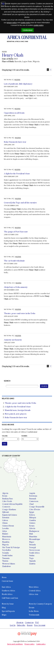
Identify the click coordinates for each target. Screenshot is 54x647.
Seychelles (6, 550)
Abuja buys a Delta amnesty (16, 287)
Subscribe (21, 625)
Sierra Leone (34, 550)
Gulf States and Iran (10, 598)
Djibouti (5, 512)
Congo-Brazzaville (36, 507)
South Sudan (7, 555)
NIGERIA (17, 79)
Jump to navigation (3, 4)
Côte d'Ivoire (34, 509)
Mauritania (6, 536)
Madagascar (34, 531)
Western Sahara (8, 564)
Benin (4, 496)
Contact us (29, 622)
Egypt (31, 512)
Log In (12, 625)
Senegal (32, 547)
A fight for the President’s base (17, 173)
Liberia (32, 528)
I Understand (27, 30)
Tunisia (5, 561)
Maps (4, 615)
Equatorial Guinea (9, 515)
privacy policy (12, 23)
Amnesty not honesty (13, 340)
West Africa (33, 587)
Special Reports (8, 611)
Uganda (32, 561)
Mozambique (34, 539)
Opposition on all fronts (14, 113)
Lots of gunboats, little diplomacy (18, 84)
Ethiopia (32, 517)
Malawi (5, 534)
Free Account (39, 625)
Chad (31, 504)
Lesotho (5, 528)
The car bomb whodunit (14, 260)
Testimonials (34, 615)
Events (31, 607)
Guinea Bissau (8, 526)
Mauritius (33, 536)
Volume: (5, 436)
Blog (4, 607)
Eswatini (5, 517)
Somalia (5, 553)
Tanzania (5, 558)
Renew (30, 625)
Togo (31, 558)
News (4, 577)
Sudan (31, 555)
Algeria (5, 493)
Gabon (5, 520)
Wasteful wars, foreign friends (17, 410)
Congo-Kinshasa (9, 509)
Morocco (6, 539)
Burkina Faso (7, 498)
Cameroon (33, 501)
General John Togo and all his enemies (20, 202)
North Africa (7, 594)
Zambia (32, 564)
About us (19, 622)
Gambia (32, 520)
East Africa (6, 587)
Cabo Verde (7, 501)
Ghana (4, 523)
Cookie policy (41, 644)
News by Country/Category (40, 604)
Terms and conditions (15, 644)
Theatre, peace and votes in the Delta (19, 313)
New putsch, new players (15, 414)
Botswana (33, 496)
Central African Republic (12, 504)
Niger (31, 542)
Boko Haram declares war (15, 142)
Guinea (32, 523)
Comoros (6, 507)
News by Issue (8, 604)
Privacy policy (29, 644)
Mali (31, 534)
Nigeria (5, 544)
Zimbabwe (6, 566)
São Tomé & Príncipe (11, 547)
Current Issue (7, 581)
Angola (32, 493)
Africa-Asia (33, 594)
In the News (34, 611)
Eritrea (32, 515)
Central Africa (34, 590)
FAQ (37, 622)
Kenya (31, 526)
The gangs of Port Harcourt (16, 231)
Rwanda (32, 544)
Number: (24, 436)
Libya (4, 531)
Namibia (5, 542)
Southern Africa (8, 590)
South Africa (34, 553)
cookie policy (25, 23)
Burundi (32, 498)
